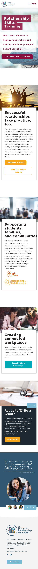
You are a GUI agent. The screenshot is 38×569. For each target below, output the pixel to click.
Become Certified (16, 162)
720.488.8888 (11, 548)
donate (15, 562)
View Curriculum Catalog (18, 171)
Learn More (12, 439)
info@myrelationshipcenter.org (17, 551)
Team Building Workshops (18, 364)
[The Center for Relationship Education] (8, 4)
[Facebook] (7, 555)
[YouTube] (11, 555)
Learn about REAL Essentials (17, 57)
